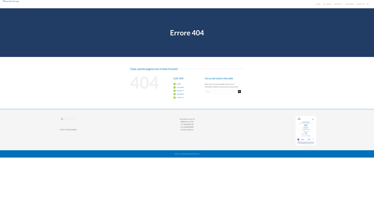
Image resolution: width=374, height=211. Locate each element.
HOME (179, 84)
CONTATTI (180, 97)
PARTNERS (180, 94)
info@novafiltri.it (187, 130)
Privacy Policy (177, 153)
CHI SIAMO (180, 87)
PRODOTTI (180, 91)
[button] (368, 4)
